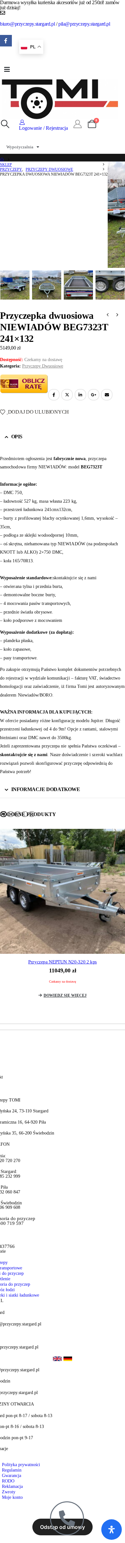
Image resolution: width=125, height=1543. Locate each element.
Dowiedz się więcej (65, 995)
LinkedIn (80, 394)
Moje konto (12, 1497)
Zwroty (8, 1491)
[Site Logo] (60, 99)
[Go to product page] (62, 891)
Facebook (54, 394)
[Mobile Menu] (7, 69)
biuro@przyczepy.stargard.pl (27, 24)
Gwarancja (11, 1475)
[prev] (107, 315)
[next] (117, 315)
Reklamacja (12, 1486)
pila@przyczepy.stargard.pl (84, 24)
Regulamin (11, 1470)
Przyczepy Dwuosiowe (42, 366)
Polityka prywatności (21, 1464)
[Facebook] (6, 41)
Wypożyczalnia (19, 146)
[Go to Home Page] (2, 160)
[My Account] (77, 124)
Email (107, 394)
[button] (5, 124)
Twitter (67, 394)
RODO (8, 1480)
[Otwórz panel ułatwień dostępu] (111, 1529)
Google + (93, 394)
